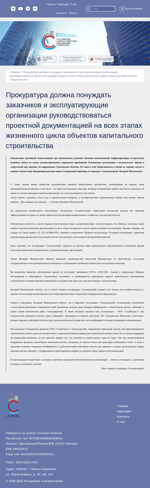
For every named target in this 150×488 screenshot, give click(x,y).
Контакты (62, 13)
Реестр (73, 13)
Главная (50, 4)
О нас (73, 4)
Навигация (124, 411)
